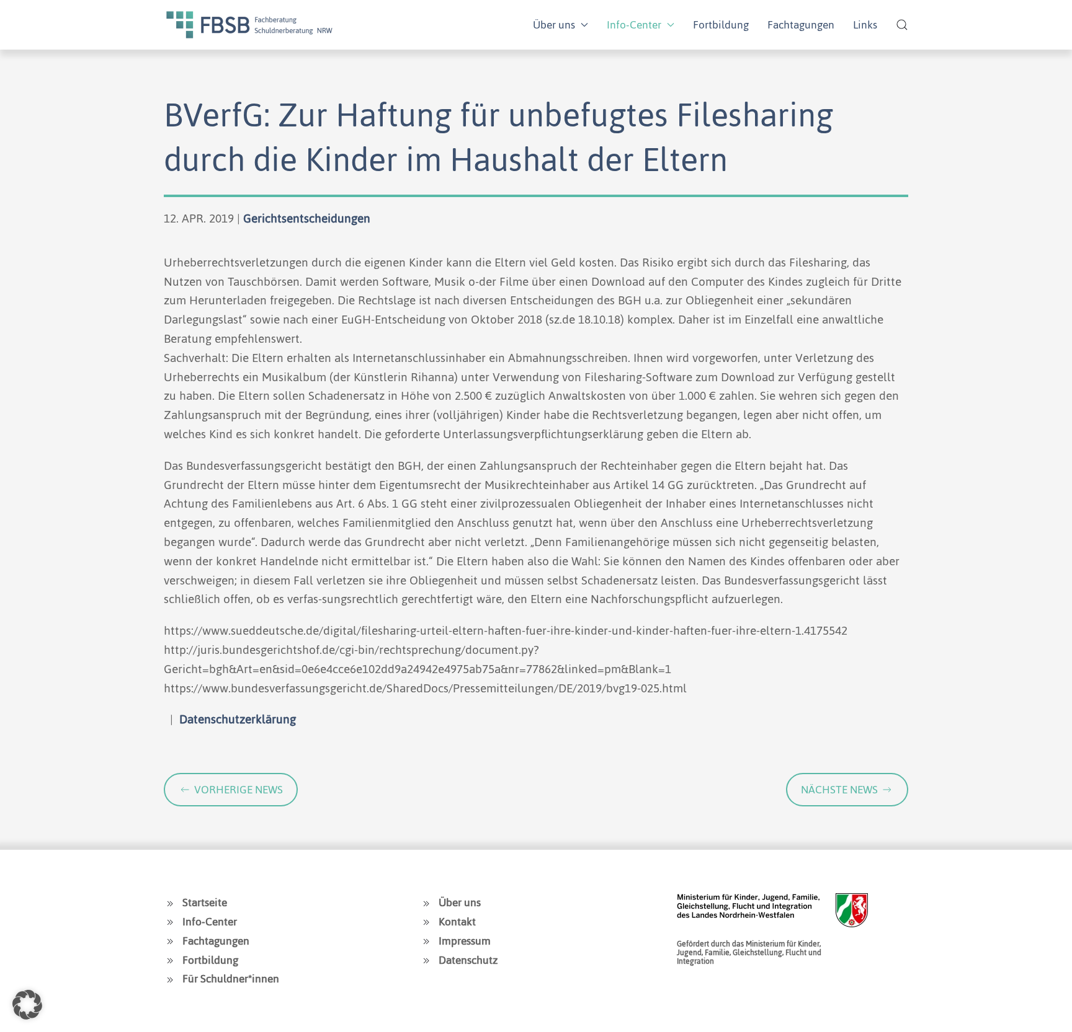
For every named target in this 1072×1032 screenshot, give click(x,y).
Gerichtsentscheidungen (306, 218)
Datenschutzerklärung (237, 719)
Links (865, 24)
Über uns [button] (554, 24)
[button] (902, 25)
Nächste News (839, 789)
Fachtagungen (800, 24)
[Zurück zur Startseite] (249, 25)
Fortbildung (721, 24)
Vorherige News (238, 789)
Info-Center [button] (634, 24)
